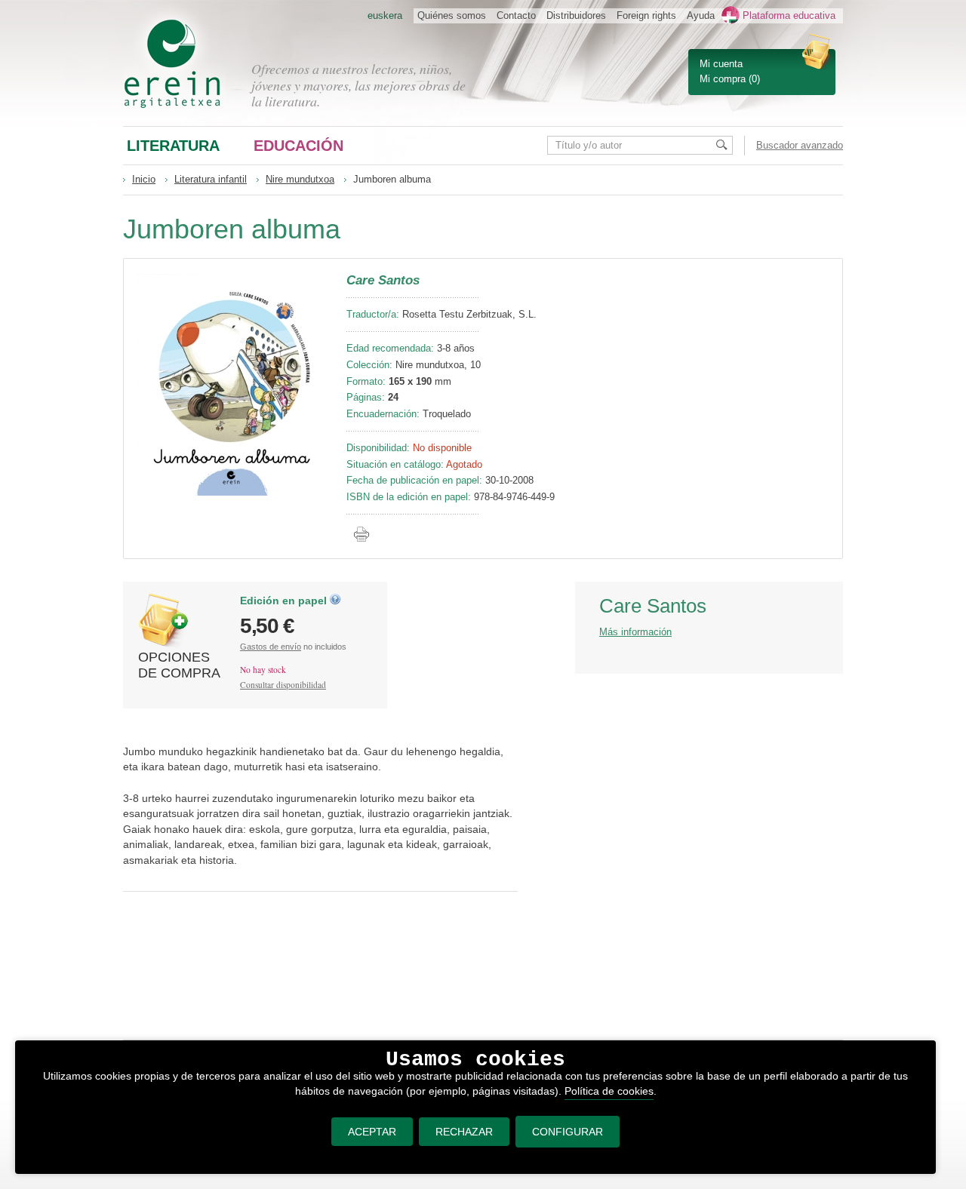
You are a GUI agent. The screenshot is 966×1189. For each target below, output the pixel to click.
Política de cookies (609, 1091)
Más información (635, 632)
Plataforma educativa (789, 15)
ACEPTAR (372, 1132)
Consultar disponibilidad (283, 684)
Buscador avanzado (799, 145)
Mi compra (723, 78)
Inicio (143, 179)
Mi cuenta (721, 63)
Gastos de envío (270, 646)
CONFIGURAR (567, 1132)
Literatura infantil (210, 179)
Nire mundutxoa (300, 179)
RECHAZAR (464, 1132)
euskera (385, 15)
